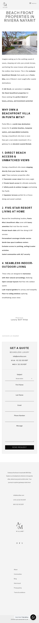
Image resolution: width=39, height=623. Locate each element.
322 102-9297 (19, 364)
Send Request (19, 447)
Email (20, 405)
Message (19, 426)
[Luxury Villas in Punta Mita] (5, 4)
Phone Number (19, 415)
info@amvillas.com (19, 356)
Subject (19, 374)
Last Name (19, 395)
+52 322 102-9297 (19, 360)
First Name (19, 385)
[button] (33, 3)
